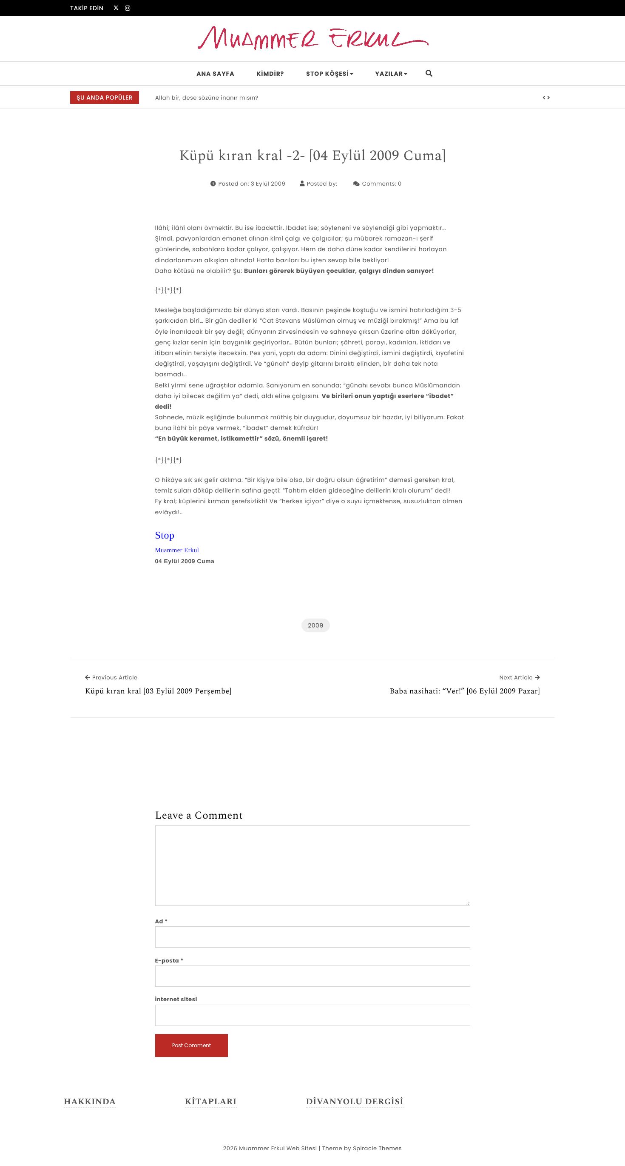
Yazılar (389, 73)
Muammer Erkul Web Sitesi (278, 1148)
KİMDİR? (270, 73)
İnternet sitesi (176, 999)
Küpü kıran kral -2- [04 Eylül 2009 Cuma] (312, 156)
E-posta (169, 961)
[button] (544, 98)
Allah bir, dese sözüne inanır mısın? (207, 98)
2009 (315, 625)
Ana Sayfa (215, 73)
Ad (161, 921)
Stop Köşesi (327, 73)
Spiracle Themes (377, 1148)
